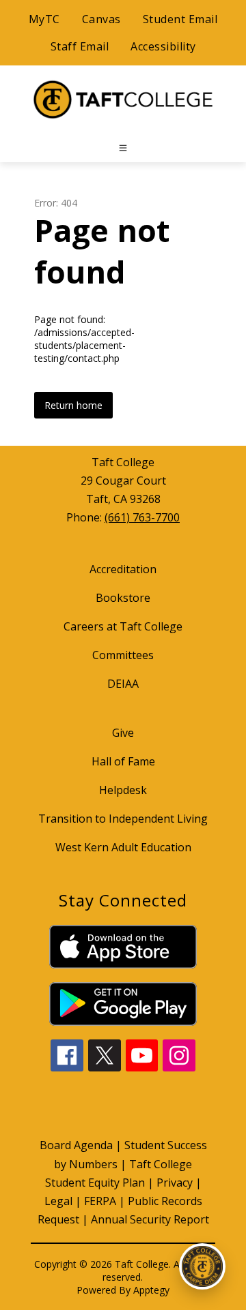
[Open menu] (123, 147)
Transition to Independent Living (123, 818)
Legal (58, 1200)
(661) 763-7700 (142, 517)
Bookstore (123, 597)
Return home (73, 405)
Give (123, 732)
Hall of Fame (123, 761)
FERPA (100, 1200)
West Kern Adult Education (123, 847)
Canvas (101, 19)
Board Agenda (76, 1145)
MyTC (44, 19)
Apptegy (151, 1289)
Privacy (174, 1182)
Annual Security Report (150, 1219)
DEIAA (123, 683)
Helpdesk (123, 789)
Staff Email (80, 46)
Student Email (180, 19)
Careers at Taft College (123, 626)
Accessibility (163, 46)
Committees (123, 655)
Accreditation (123, 569)
